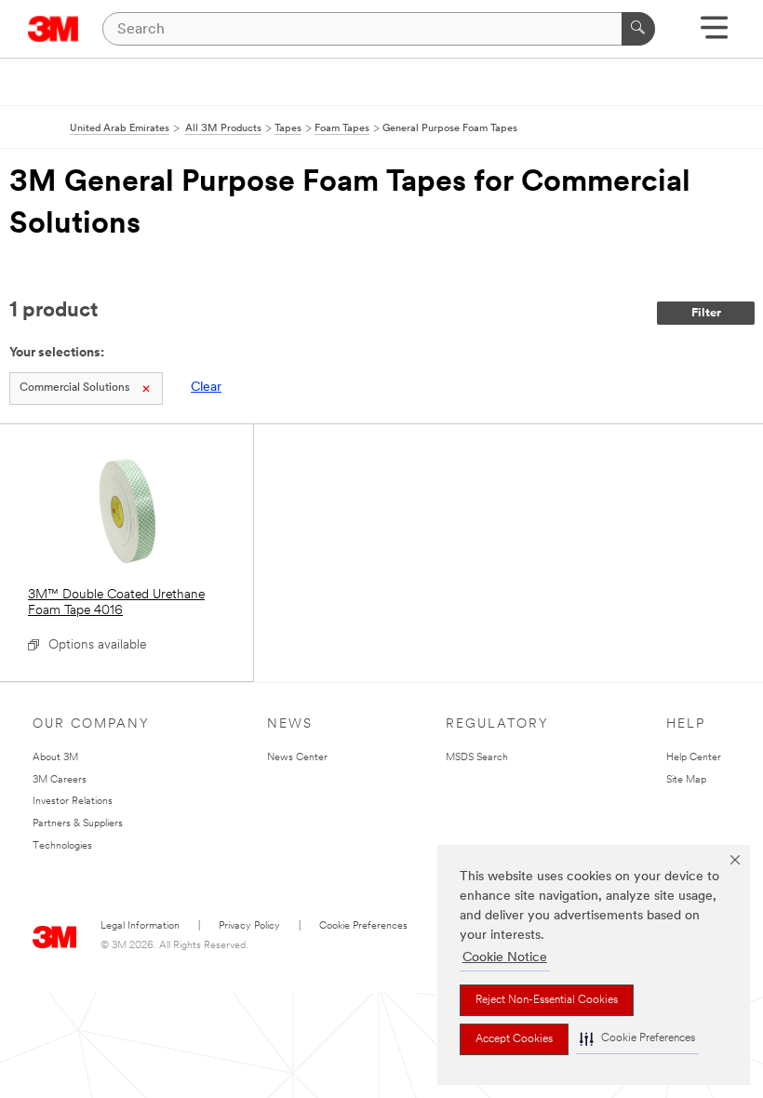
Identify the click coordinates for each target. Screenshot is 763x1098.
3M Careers (60, 780)
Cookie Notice (504, 958)
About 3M (55, 758)
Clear (206, 388)
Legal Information (140, 926)
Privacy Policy (249, 926)
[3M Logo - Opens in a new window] (53, 29)
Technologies (62, 846)
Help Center (693, 758)
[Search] (638, 29)
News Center (297, 758)
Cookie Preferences (363, 926)
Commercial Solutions (74, 388)
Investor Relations (73, 802)
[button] (637, 1039)
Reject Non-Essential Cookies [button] (546, 1000)
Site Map (686, 780)
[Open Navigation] (714, 34)
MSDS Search (477, 758)
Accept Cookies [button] (514, 1039)
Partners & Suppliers (78, 824)
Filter (706, 313)
